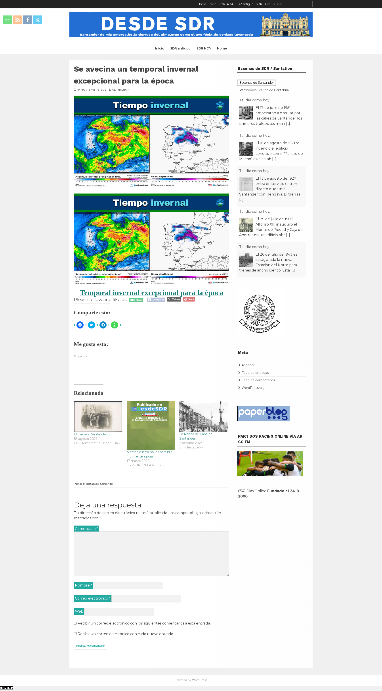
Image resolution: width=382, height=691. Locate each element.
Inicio (212, 4)
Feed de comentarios (258, 380)
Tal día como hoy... (255, 100)
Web (79, 611)
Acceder (248, 365)
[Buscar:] (292, 4)
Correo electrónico (93, 598)
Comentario (86, 529)
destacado (92, 483)
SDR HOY (263, 4)
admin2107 (120, 89)
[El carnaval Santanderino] (98, 416)
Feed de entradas (255, 373)
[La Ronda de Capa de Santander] (203, 416)
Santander (106, 483)
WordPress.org (253, 388)
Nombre (83, 585)
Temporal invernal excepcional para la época (151, 293)
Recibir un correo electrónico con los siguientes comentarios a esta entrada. (144, 623)
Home (202, 4)
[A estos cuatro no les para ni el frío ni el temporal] (151, 425)
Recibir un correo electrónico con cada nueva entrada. (126, 634)
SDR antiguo (244, 4)
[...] (274, 123)
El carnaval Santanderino (93, 434)
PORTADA (226, 4)
